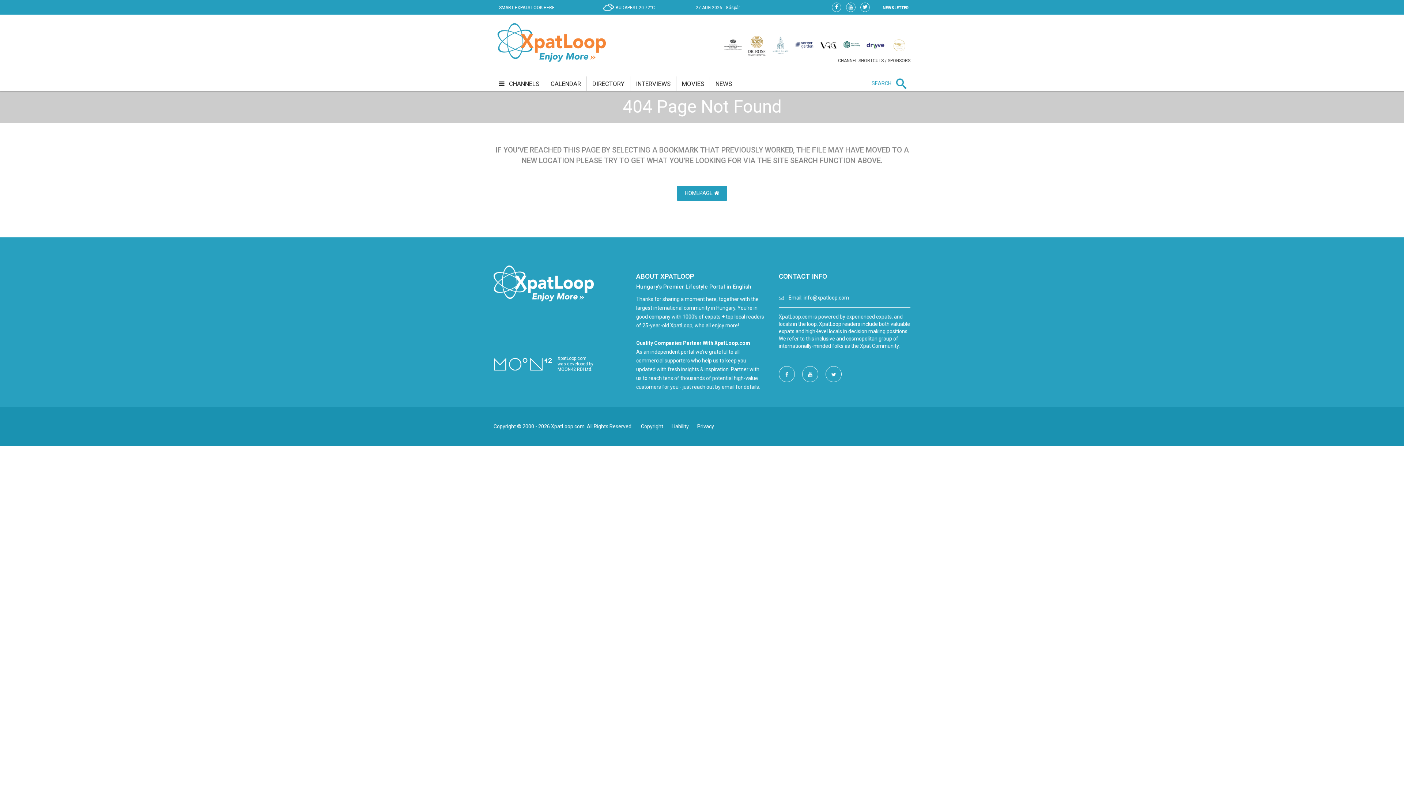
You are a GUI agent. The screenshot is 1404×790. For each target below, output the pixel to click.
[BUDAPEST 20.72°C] (630, 13)
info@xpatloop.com (826, 298)
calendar (566, 83)
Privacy (705, 426)
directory (608, 83)
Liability (680, 426)
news (724, 83)
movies (693, 83)
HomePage (699, 193)
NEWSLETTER (896, 7)
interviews (653, 83)
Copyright (652, 426)
